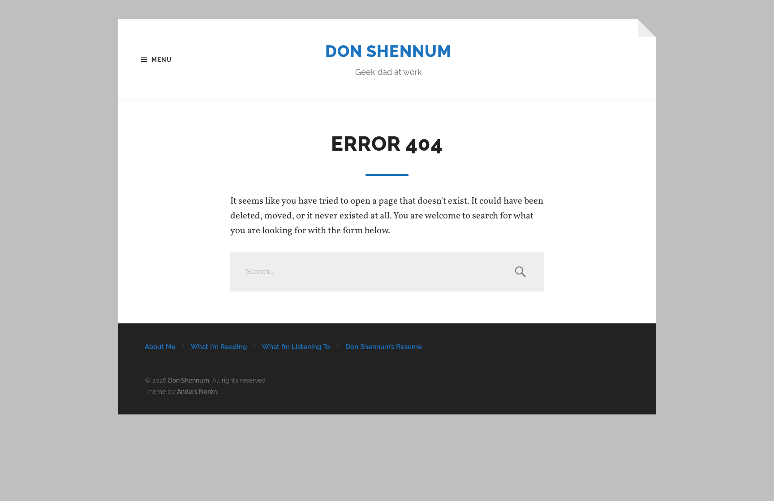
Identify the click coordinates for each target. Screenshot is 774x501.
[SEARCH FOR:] (387, 271)
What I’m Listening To (296, 347)
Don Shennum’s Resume (383, 347)
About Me (160, 347)
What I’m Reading (219, 347)
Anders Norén (197, 391)
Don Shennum (388, 51)
